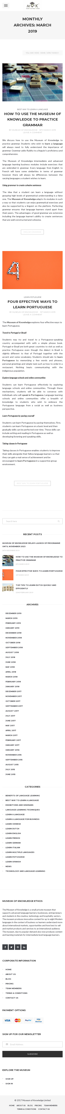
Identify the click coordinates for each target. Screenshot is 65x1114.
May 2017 (10, 725)
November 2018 (14, 638)
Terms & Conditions (16, 993)
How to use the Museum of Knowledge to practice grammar (32, 119)
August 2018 (12, 652)
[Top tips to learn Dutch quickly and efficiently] (7, 588)
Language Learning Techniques (23, 810)
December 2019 (13, 613)
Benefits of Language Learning (23, 796)
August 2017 (12, 711)
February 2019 (13, 623)
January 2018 (12, 686)
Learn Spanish (13, 862)
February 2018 (13, 682)
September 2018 (14, 647)
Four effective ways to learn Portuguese (39, 571)
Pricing (9, 984)
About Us (11, 974)
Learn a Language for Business (22, 819)
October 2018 (13, 643)
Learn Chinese (13, 824)
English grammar (32, 232)
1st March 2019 (48, 312)
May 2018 (10, 667)
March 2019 (12, 618)
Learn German (13, 843)
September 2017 (14, 706)
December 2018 (13, 633)
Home (42, 53)
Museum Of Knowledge (25, 130)
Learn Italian (13, 847)
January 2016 (12, 750)
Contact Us (12, 998)
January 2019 (12, 628)
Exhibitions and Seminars (19, 805)
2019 (48, 53)
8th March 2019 (48, 130)
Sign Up (9, 1079)
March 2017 (12, 735)
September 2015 (14, 760)
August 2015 (12, 764)
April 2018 (11, 672)
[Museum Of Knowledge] (32, 5)
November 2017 (14, 696)
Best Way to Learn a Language (32, 109)
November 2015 (13, 755)
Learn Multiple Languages (20, 852)
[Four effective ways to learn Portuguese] (32, 270)
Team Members (14, 988)
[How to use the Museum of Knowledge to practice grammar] (32, 82)
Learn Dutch (12, 829)
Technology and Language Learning (25, 871)
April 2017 (11, 730)
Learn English (13, 833)
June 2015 (10, 774)
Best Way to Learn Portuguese (32, 483)
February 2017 (13, 740)
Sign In (9, 1084)
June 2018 (11, 662)
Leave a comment (32, 132)
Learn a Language (15, 814)
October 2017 (13, 701)
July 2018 (10, 657)
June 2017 (11, 721)
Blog (8, 979)
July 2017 (10, 716)
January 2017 (12, 745)
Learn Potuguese (32, 297)
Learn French (13, 838)
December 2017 (13, 691)
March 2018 (12, 677)
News (9, 866)
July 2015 (10, 769)
